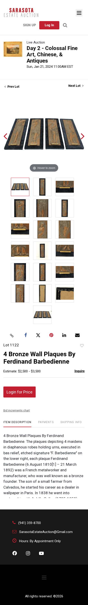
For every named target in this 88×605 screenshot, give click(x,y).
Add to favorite (82, 345)
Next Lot (74, 85)
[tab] (17, 424)
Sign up (29, 25)
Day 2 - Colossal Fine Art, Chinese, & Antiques (52, 54)
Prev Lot (13, 86)
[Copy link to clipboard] (12, 335)
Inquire (79, 371)
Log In (49, 25)
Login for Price (19, 392)
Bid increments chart (16, 410)
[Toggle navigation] (79, 13)
